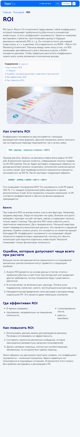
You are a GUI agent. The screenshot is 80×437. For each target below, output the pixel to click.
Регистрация (66, 3)
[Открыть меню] (74, 3)
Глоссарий (18, 12)
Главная (7, 12)
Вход (58, 3)
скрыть (23, 64)
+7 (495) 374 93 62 (45, 3)
